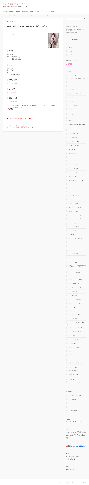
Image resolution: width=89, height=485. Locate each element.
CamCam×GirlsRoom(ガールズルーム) (18, 118)
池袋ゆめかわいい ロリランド (75, 180)
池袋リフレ (11, 11)
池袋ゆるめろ (71, 184)
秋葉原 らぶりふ (72, 295)
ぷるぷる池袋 (71, 130)
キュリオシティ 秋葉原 (74, 272)
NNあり (42, 11)
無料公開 (80, 435)
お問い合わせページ (71, 459)
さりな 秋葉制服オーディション (75, 403)
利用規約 (84, 482)
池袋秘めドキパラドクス (74, 218)
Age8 (70, 120)
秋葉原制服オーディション (74, 354)
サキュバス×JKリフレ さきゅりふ (76, 78)
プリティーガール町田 (73, 253)
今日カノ (70, 276)
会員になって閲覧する (12, 83)
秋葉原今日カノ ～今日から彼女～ (76, 351)
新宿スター (71, 85)
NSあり (47, 11)
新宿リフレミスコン (73, 105)
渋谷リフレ (18, 11)
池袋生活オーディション (74, 215)
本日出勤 (37, 11)
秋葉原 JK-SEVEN (72, 283)
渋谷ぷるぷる (71, 242)
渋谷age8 (71, 234)
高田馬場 (70, 379)
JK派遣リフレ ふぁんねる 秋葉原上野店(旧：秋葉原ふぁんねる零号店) (77, 266)
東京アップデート (70, 469)
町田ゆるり (71, 257)
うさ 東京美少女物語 (73, 410)
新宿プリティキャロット (74, 93)
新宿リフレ (5, 11)
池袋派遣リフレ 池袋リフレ (75, 211)
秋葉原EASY (71, 307)
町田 (70, 250)
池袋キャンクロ (72, 164)
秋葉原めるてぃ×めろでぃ (74, 347)
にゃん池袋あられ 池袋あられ (75, 406)
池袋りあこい (71, 187)
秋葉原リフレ (25, 11)
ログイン (25, 127)
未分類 (70, 114)
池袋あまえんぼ (72, 160)
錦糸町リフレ (71, 367)
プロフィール (10, 34)
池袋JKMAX (71, 153)
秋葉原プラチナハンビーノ (74, 339)
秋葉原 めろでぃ (72, 291)
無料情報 (32, 11)
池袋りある (71, 191)
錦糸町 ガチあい (72, 370)
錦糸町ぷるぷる (72, 374)
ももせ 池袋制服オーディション (75, 399)
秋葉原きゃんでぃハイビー (74, 327)
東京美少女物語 (72, 133)
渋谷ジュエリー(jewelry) (74, 238)
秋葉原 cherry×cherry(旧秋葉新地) (76, 279)
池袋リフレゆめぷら (73, 195)
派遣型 (75, 435)
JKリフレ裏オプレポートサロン (15, 4)
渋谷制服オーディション (74, 245)
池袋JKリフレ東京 (72, 157)
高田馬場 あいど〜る (73, 382)
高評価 (52, 11)
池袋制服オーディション (74, 207)
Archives (68, 421)
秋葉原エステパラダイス (74, 318)
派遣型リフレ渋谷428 (73, 226)
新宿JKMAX (71, 82)
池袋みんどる (71, 176)
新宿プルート (71, 97)
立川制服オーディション (74, 362)
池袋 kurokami (72, 137)
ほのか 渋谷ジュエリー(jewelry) (75, 395)
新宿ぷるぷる (71, 101)
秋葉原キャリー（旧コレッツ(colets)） (77, 322)
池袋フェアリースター (73, 168)
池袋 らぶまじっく (73, 145)
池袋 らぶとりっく (73, 141)
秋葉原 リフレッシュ (73, 303)
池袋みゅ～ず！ (72, 172)
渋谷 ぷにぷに (72, 230)
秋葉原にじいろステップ (74, 331)
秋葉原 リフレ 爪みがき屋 (74, 299)
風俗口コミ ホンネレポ (71, 60)
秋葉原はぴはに (72, 335)
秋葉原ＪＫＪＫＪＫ (73, 310)
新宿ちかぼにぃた (72, 89)
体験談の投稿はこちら (72, 32)
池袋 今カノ (71, 149)
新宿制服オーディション (74, 109)
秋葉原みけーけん (72, 343)
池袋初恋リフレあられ (73, 203)
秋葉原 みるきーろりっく (74, 287)
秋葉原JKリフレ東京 (73, 314)
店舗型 (32, 118)
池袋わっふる (71, 199)
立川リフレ (71, 359)
